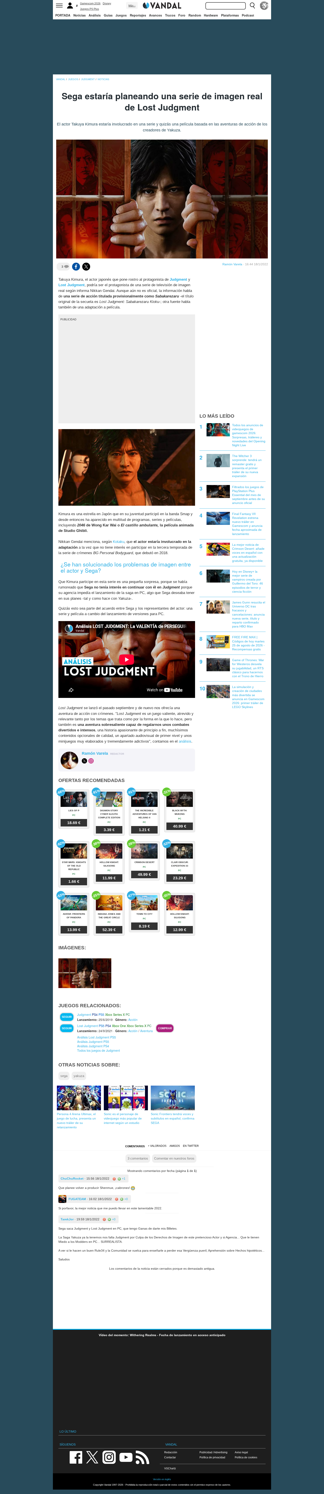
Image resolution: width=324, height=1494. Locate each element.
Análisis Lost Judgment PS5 (96, 1037)
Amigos (174, 1145)
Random (194, 15)
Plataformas (230, 15)
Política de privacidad (212, 1457)
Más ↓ (132, 5)
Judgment (178, 279)
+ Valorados (157, 1145)
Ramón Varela (232, 264)
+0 (125, 1199)
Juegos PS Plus (89, 9)
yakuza (79, 1076)
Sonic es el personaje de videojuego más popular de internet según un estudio (123, 1118)
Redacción (170, 1452)
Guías (108, 15)
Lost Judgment (71, 285)
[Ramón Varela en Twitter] (84, 761)
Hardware (211, 15)
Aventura (146, 1031)
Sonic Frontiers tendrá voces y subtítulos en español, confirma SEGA (172, 1118)
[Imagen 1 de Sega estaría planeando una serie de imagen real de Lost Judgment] (84, 973)
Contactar (170, 1457)
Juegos (121, 15)
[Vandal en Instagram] (109, 1456)
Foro (181, 15)
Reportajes (138, 15)
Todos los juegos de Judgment (98, 1050)
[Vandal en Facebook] (76, 1456)
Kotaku (118, 542)
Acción (133, 1019)
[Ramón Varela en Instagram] (91, 761)
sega (63, 1076)
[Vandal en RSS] (142, 1456)
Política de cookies (246, 1457)
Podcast (248, 15)
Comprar (165, 1028)
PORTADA (62, 15)
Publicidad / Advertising (213, 1452)
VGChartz (170, 1468)
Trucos (170, 15)
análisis (185, 741)
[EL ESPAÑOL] (264, 5)
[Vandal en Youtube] (126, 1456)
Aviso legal (241, 1452)
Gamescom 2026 (90, 3)
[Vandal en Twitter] (92, 1456)
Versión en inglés (162, 1479)
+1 (123, 1178)
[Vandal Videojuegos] (162, 5)
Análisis (95, 15)
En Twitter (191, 1145)
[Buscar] (252, 5)
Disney (107, 3)
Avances (155, 15)
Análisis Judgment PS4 (93, 1046)
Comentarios (135, 1146)
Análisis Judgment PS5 (93, 1041)
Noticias (79, 15)
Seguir (67, 1016)
